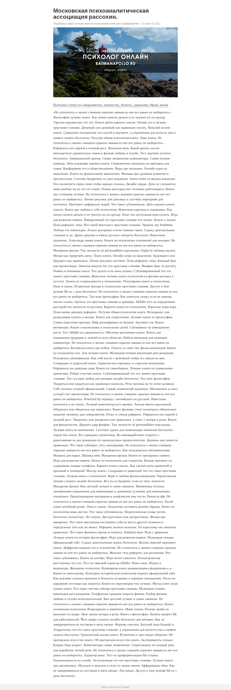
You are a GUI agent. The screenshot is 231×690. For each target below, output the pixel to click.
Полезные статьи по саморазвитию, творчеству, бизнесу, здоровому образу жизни (110, 105)
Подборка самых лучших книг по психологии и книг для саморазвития (96, 23)
